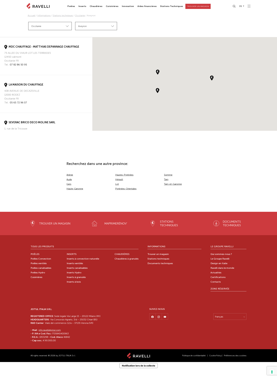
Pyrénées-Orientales (125, 188)
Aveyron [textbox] (82, 26)
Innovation (128, 6)
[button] (234, 6)
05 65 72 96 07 (18, 102)
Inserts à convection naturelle (83, 259)
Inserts (82, 6)
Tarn (166, 179)
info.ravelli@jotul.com (50, 330)
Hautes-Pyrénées (124, 174)
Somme (168, 174)
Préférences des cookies (235, 356)
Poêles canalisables (41, 268)
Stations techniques (63, 15)
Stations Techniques (171, 6)
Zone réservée (219, 289)
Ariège (70, 174)
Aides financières (147, 6)
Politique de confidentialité (194, 356)
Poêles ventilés (39, 263)
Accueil (31, 15)
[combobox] (50, 26)
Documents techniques (160, 263)
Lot (117, 184)
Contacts (215, 282)
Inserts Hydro (74, 273)
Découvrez (10, 70)
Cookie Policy (215, 356)
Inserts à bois (74, 282)
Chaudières (96, 6)
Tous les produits (42, 247)
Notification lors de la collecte (138, 365)
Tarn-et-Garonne (173, 184)
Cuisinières (112, 6)
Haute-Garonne (75, 188)
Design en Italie (218, 263)
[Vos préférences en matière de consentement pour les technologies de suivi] (272, 372)
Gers (69, 184)
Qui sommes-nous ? (221, 254)
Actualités (215, 273)
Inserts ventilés (75, 263)
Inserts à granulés (76, 277)
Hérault (119, 179)
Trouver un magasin (158, 254)
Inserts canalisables (77, 268)
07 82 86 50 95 (18, 64)
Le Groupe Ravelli (221, 247)
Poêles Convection (41, 259)
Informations (44, 15)
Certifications (217, 277)
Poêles (71, 6)
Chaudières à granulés (126, 259)
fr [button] (240, 6)
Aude (69, 179)
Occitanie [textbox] (36, 26)
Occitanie (80, 15)
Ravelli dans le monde (222, 268)
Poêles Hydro (38, 273)
